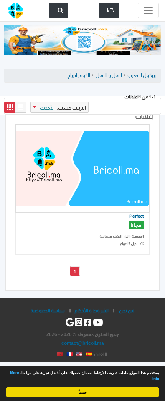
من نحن (127, 310)
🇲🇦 (60, 354)
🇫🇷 (69, 354)
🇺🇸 (79, 354)
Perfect (136, 215)
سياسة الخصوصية (47, 310)
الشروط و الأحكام (91, 310)
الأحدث (47, 108)
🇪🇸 (89, 354)
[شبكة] (9, 107)
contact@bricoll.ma (82, 343)
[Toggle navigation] (148, 10)
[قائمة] (20, 107)
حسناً (83, 392)
